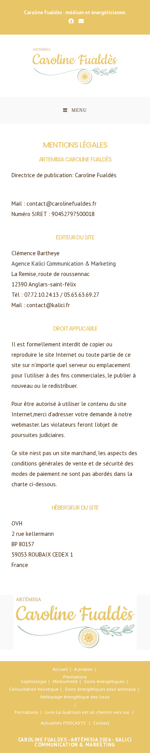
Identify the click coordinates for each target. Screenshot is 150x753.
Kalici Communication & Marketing (83, 742)
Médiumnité (65, 681)
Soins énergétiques (104, 681)
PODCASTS (74, 723)
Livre (50, 712)
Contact (101, 723)
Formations (26, 712)
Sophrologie (34, 681)
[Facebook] (71, 21)
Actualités (51, 723)
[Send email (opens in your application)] (80, 21)
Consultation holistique (33, 689)
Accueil (60, 669)
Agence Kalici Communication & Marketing (64, 263)
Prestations (75, 677)
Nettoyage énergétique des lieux (75, 697)
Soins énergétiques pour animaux (100, 689)
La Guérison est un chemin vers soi (92, 712)
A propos (83, 669)
